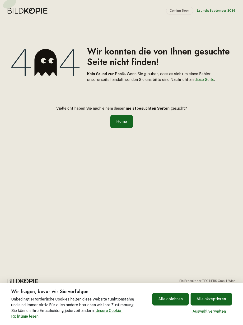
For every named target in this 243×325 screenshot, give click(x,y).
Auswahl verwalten (209, 311)
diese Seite (204, 79)
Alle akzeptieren (211, 299)
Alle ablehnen (170, 299)
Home (121, 121)
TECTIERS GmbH (214, 281)
